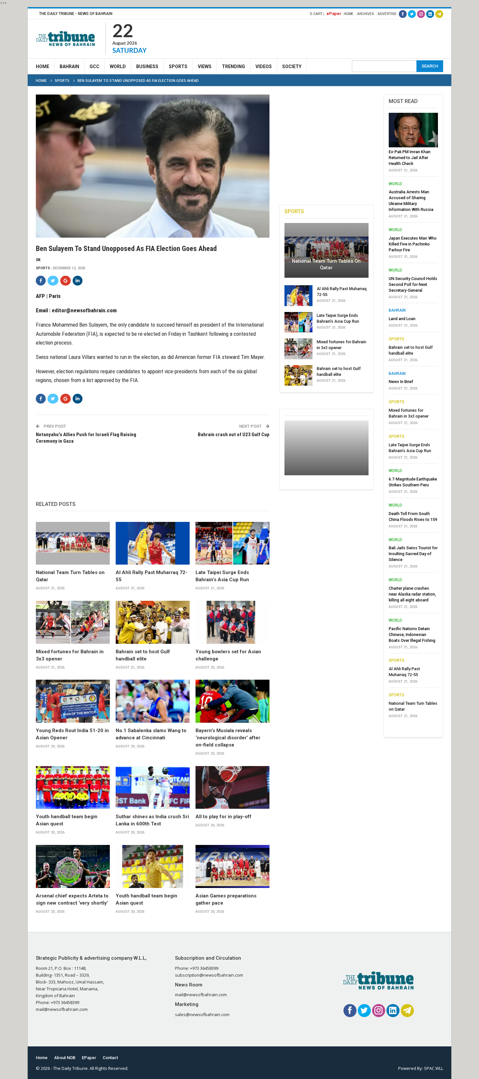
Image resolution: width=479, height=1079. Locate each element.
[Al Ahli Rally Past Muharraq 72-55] (153, 543)
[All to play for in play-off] (232, 787)
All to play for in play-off (224, 817)
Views (204, 66)
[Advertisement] (324, 37)
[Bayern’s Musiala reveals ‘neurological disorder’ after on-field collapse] (232, 701)
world (395, 184)
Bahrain (69, 66)
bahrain (397, 310)
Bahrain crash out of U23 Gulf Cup (233, 434)
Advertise (387, 13)
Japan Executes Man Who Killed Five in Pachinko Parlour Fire (413, 244)
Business (147, 66)
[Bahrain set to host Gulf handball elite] (153, 622)
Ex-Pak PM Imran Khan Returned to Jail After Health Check (409, 157)
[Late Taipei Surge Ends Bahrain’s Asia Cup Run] (232, 543)
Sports (178, 66)
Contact (110, 1057)
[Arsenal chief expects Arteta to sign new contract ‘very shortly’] (73, 866)
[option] (413, 417)
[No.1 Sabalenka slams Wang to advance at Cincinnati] (153, 701)
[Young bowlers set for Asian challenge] (232, 622)
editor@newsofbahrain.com (84, 310)
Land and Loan (402, 318)
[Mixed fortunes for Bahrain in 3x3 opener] (73, 622)
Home (349, 13)
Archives (365, 13)
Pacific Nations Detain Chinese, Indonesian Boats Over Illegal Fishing (412, 634)
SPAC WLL (433, 1068)
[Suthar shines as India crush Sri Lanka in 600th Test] (153, 787)
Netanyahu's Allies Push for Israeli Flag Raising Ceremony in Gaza (86, 438)
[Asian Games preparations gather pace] (232, 866)
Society (291, 66)
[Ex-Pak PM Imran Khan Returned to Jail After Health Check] (413, 130)
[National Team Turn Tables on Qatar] (73, 543)
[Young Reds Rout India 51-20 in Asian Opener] (73, 701)
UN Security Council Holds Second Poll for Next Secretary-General (413, 284)
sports (43, 268)
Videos (263, 66)
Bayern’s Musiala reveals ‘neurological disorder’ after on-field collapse (228, 738)
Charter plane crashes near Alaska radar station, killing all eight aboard (412, 594)
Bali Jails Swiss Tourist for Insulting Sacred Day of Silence (413, 553)
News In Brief (401, 381)
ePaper (334, 13)
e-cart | (317, 13)
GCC (94, 66)
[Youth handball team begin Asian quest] (73, 787)
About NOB (64, 1057)
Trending (233, 66)
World (118, 66)
